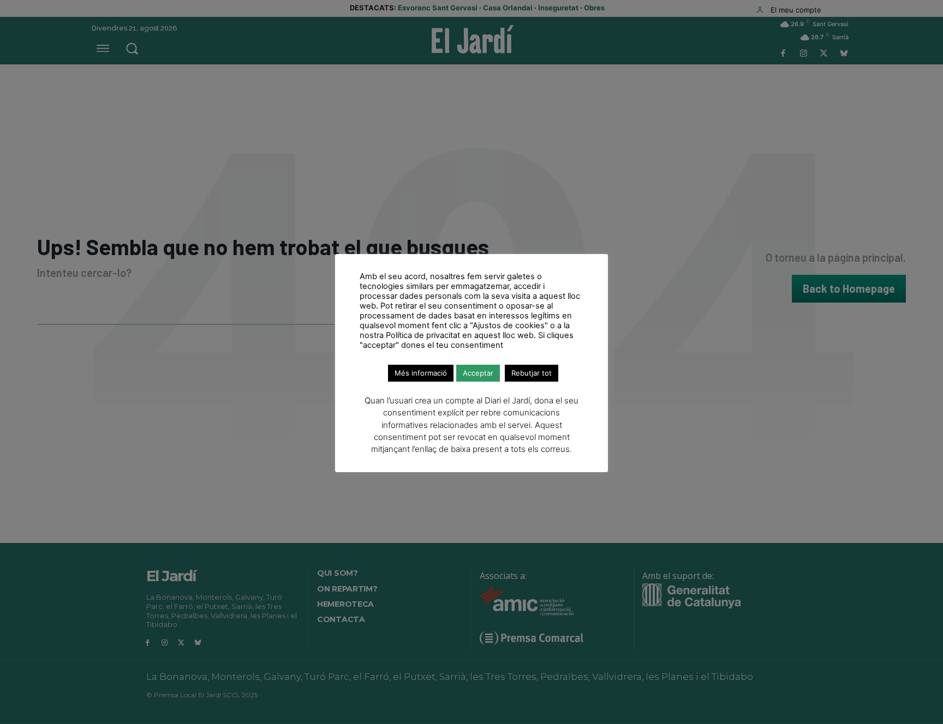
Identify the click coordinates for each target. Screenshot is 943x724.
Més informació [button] (421, 373)
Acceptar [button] (478, 373)
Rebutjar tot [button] (531, 373)
